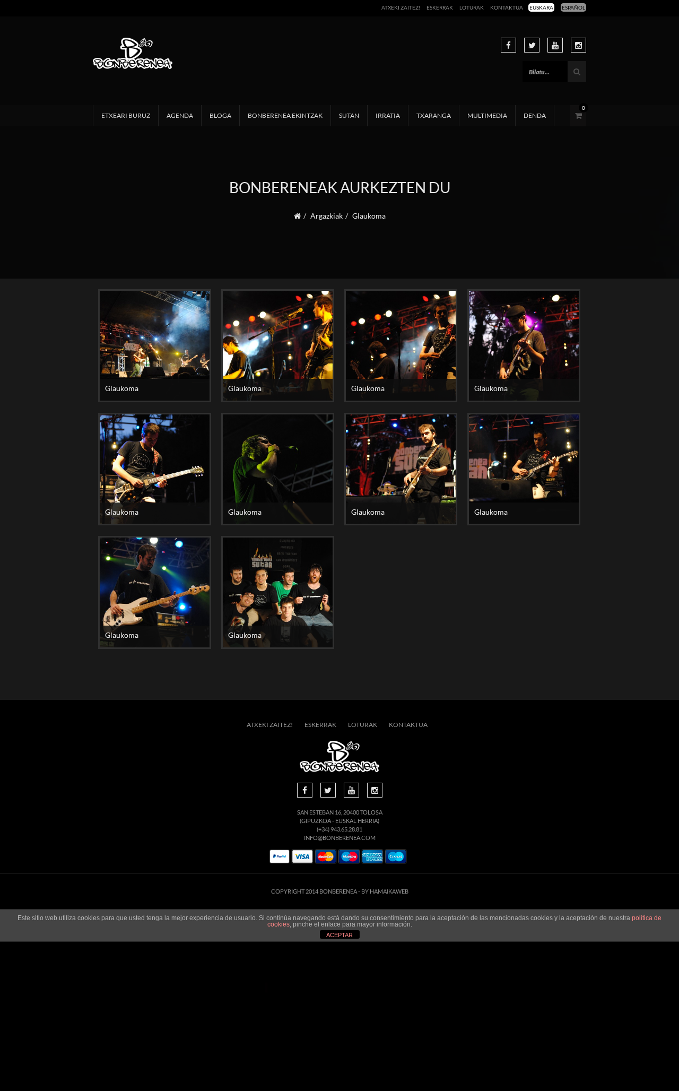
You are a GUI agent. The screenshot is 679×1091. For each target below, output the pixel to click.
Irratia (388, 115)
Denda (535, 115)
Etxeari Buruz (125, 115)
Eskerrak (439, 7)
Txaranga (433, 115)
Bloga (220, 115)
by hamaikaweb (384, 891)
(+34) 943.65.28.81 (339, 829)
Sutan (349, 115)
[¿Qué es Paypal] (279, 857)
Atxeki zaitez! (400, 7)
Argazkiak (326, 215)
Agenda (180, 115)
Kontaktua (506, 7)
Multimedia (487, 115)
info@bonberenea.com (340, 837)
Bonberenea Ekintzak (285, 115)
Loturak (471, 7)
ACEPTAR (339, 935)
